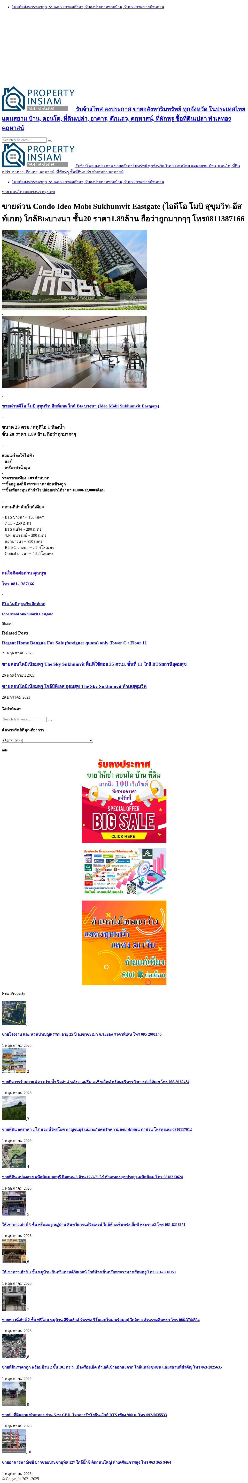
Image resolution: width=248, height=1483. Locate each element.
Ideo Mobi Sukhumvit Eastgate (27, 614)
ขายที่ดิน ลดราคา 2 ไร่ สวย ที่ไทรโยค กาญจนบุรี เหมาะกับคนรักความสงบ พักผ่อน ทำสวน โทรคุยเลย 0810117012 (97, 1129)
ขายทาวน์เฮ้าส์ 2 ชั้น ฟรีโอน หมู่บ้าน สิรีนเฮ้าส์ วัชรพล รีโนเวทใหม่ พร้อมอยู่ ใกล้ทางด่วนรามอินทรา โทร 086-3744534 (101, 1320)
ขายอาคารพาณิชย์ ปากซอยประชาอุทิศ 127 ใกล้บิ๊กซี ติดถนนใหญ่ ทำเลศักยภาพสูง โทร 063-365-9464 (86, 1462)
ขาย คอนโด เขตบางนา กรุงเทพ (28, 192)
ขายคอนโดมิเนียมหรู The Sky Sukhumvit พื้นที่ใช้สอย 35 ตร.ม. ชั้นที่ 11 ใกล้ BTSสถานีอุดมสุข (94, 664)
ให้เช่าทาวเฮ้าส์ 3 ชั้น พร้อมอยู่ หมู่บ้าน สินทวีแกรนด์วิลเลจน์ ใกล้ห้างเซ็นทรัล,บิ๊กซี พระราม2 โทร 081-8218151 (94, 1225)
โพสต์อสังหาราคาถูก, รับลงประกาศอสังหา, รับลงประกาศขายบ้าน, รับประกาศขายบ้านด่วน (88, 7)
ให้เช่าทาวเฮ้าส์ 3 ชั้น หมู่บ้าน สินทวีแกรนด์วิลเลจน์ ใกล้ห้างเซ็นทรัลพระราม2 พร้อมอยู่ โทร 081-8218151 (89, 1272)
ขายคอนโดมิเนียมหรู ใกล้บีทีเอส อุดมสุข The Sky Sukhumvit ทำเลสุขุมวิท (74, 686)
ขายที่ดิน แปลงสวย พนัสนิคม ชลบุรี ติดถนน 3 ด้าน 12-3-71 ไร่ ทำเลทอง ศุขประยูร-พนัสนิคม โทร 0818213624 (92, 1177)
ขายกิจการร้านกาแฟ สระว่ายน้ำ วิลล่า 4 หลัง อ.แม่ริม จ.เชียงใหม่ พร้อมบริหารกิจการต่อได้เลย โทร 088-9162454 (95, 1082)
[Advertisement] (124, 48)
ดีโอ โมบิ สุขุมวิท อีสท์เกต (23, 604)
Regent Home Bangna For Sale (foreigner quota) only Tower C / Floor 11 (74, 642)
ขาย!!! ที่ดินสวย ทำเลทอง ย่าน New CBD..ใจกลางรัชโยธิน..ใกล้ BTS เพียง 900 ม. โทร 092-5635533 (84, 1415)
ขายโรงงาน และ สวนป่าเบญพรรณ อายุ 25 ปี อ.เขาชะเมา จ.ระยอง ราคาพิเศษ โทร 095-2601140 (82, 1034)
